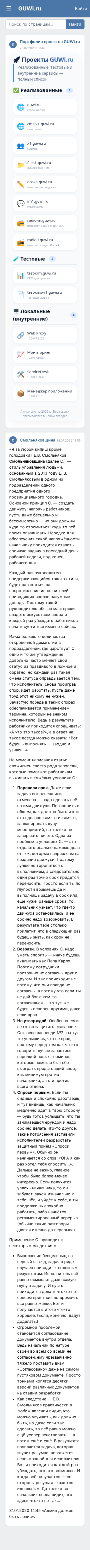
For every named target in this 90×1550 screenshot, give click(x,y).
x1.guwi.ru (36, 145)
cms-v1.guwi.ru (40, 126)
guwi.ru (36, 107)
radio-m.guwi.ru (45, 222)
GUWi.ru (29, 8)
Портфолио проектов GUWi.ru (50, 41)
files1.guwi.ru (39, 165)
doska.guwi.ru (41, 184)
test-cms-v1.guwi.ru (44, 294)
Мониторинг (39, 354)
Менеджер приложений (49, 393)
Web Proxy (36, 335)
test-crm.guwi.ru (41, 275)
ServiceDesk (38, 374)
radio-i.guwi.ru (43, 242)
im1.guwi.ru (37, 203)
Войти (81, 8)
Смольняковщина (37, 440)
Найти (75, 24)
